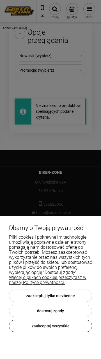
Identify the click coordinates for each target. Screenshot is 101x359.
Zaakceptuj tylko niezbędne (50, 296)
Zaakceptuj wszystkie (51, 326)
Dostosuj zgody (50, 311)
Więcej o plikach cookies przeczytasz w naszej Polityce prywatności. (47, 280)
